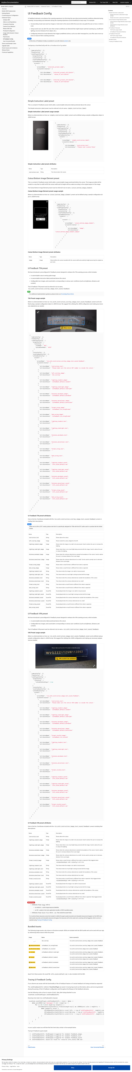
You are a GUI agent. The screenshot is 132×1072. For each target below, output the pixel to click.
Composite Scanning (8, 24)
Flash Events (6, 36)
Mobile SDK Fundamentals (9, 11)
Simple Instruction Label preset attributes (120, 17)
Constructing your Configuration (10, 15)
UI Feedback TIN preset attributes (118, 31)
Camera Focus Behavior (9, 26)
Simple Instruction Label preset (116, 12)
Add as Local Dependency (9, 22)
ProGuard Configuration (9, 31)
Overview (4, 9)
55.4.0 (127, 6)
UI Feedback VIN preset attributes (118, 37)
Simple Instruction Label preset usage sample (119, 15)
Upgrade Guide (5, 45)
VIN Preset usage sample (116, 35)
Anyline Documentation (10, 2)
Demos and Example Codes (9, 43)
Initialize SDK (6, 20)
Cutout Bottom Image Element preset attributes (119, 25)
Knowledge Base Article (67, 294)
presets (66, 41)
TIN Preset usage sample (116, 29)
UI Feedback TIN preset (114, 28)
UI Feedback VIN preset (114, 33)
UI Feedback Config (8, 39)
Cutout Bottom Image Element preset (118, 19)
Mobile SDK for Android (7, 6)
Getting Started (6, 13)
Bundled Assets (112, 39)
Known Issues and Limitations (9, 48)
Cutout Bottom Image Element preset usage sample (120, 22)
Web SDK (115, 2)
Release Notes (6, 50)
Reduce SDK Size (7, 28)
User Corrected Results (9, 41)
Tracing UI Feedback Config (115, 41)
